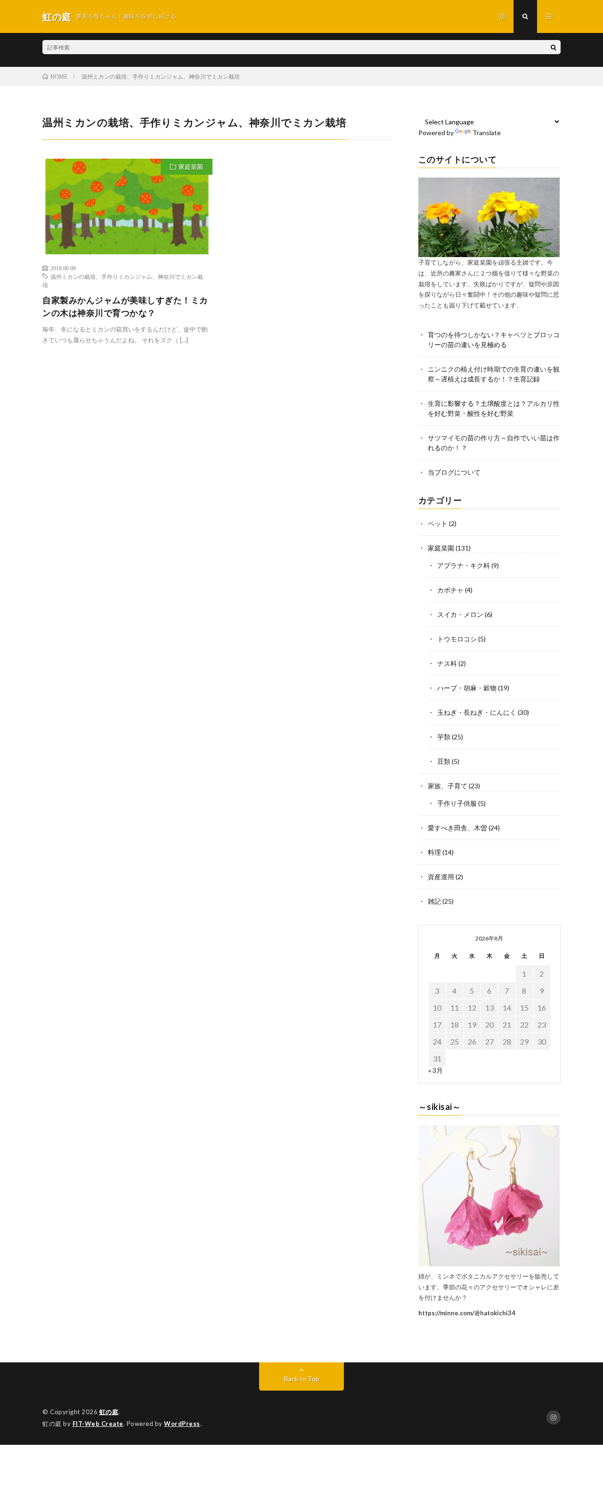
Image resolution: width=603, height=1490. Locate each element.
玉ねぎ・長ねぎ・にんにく (476, 712)
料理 (434, 852)
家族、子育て (447, 786)
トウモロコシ (457, 639)
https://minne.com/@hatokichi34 (466, 1313)
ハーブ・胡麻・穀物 (467, 688)
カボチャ (450, 590)
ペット (438, 523)
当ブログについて (454, 472)
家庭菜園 (191, 166)
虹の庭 (109, 1412)
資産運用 (441, 877)
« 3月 (435, 1070)
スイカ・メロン (460, 614)
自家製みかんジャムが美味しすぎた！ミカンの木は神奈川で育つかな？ (125, 306)
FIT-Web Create (98, 1423)
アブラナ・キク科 (463, 565)
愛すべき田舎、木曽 (457, 828)
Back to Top (301, 1379)
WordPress (182, 1423)
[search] (553, 47)
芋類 (443, 737)
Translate (487, 133)
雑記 (434, 901)
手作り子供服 (457, 803)
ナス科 (447, 663)
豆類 (443, 761)
